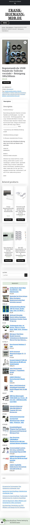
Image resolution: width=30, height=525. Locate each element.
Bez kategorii (9, 27)
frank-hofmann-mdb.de (15, 14)
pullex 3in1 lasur (6, 94)
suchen (5, 272)
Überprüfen (6, 82)
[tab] (7, 101)
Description (7, 101)
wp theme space (15, 522)
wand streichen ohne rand (13, 96)
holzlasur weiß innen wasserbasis (18, 92)
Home (3, 27)
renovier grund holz (15, 94)
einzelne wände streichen (11, 91)
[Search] (25, 275)
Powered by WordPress (9, 520)
